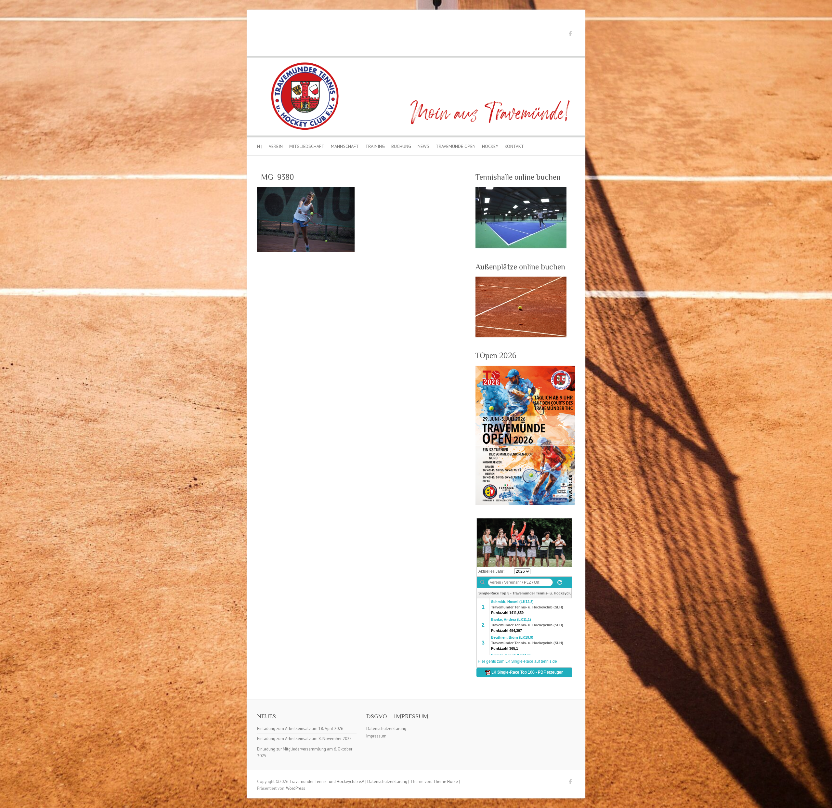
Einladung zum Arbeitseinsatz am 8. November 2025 (304, 738)
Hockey (490, 146)
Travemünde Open (455, 146)
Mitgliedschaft (306, 146)
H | (259, 146)
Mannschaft (345, 146)
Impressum (376, 736)
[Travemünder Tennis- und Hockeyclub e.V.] (416, 59)
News (423, 146)
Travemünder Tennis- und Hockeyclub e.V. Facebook (570, 34)
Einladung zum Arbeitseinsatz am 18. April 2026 (300, 728)
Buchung (401, 146)
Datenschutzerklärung (386, 728)
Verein (276, 146)
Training (375, 146)
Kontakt (514, 146)
